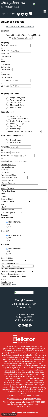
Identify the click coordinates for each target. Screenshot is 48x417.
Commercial (29, 26)
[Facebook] (19, 325)
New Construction (19, 118)
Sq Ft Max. (5, 86)
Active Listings (15, 116)
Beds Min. (5, 53)
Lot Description (7, 209)
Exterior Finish (7, 199)
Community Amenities (10, 263)
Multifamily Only (16, 105)
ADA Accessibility (35, 395)
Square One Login (23, 406)
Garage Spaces (7, 164)
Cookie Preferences (9, 414)
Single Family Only (16, 97)
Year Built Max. (7, 161)
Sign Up (5, 13)
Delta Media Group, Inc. (17, 404)
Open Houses (15, 140)
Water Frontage (7, 188)
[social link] (18, 14)
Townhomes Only (16, 100)
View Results (6, 284)
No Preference (14, 222)
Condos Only (14, 102)
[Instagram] (26, 325)
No (9, 224)
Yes (9, 227)
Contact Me (24, 307)
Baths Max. (5, 75)
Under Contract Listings (19, 121)
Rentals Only (14, 107)
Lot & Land (19, 26)
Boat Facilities (7, 258)
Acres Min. (5, 147)
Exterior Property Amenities (12, 274)
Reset (14, 284)
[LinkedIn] (23, 325)
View (3, 193)
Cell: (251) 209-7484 (10, 7)
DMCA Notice (23, 395)
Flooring (4, 169)
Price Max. (5, 50)
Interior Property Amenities (12, 268)
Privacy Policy (11, 395)
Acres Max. (5, 152)
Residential (10, 26)
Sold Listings (14, 128)
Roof (3, 204)
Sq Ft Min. (5, 80)
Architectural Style (8, 175)
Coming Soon (14, 126)
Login (12, 13)
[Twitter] (30, 325)
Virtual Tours (14, 142)
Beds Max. (5, 61)
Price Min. (5, 45)
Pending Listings (16, 123)
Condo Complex (7, 180)
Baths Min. (5, 67)
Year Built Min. (7, 155)
